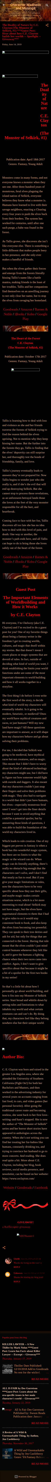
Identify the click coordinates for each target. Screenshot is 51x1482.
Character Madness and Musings (25, 6)
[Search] (47, 5)
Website (8, 1187)
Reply (17, 1267)
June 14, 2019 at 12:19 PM (34, 1273)
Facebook (41, 1187)
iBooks (19, 314)
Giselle (17, 1259)
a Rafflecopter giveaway (16, 1226)
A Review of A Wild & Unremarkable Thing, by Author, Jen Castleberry (20, 1436)
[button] (47, 25)
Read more (40, 1379)
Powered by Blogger (27, 1476)
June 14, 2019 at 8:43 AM (31, 1259)
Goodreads (10, 309)
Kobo (31, 314)
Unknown (18, 1273)
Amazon (26, 309)
